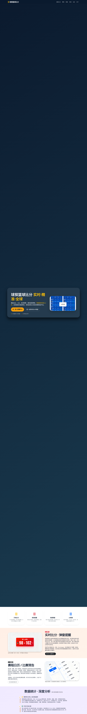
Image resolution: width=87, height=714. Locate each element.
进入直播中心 (18, 309)
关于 (77, 2)
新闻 (70, 2)
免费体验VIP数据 (33, 309)
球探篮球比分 (14, 2)
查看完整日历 (14, 682)
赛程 (63, 2)
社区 (74, 2)
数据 (67, 2)
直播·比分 (58, 2)
